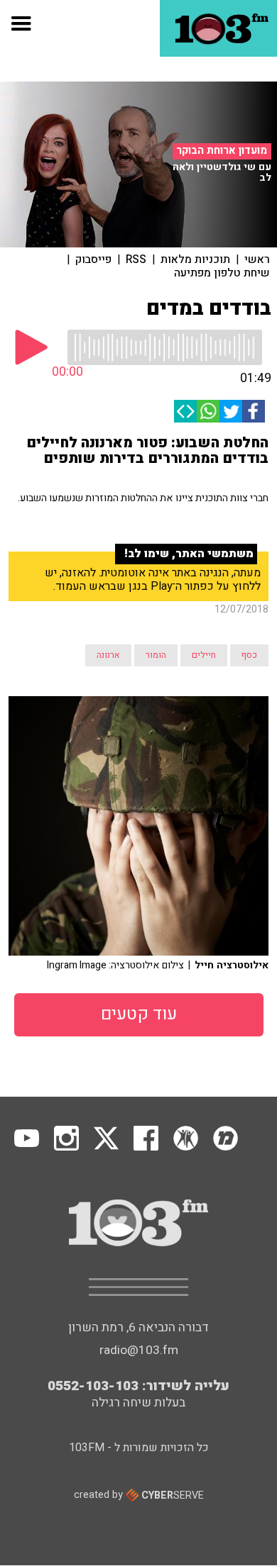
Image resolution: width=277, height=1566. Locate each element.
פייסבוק (93, 259)
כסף (249, 655)
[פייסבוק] (253, 411)
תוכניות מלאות (195, 259)
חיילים (204, 655)
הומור (156, 655)
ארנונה (108, 655)
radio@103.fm (138, 1350)
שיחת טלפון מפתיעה (222, 273)
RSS (136, 259)
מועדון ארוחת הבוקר (221, 151)
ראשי (257, 259)
